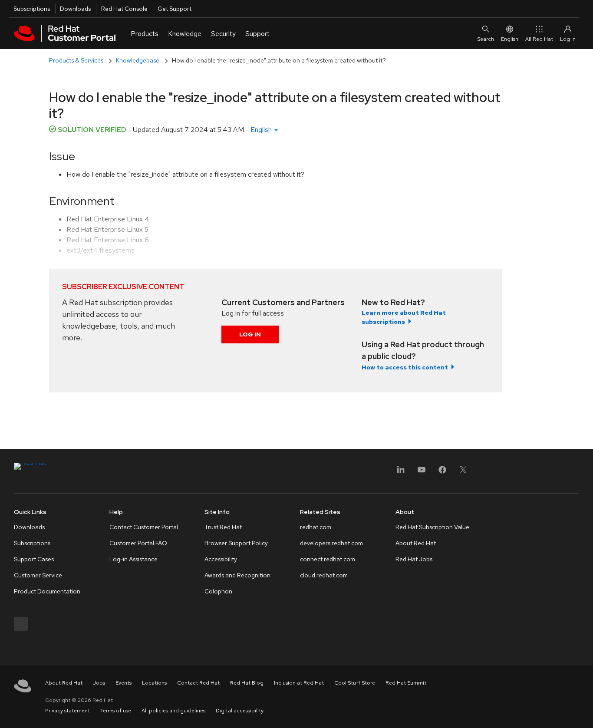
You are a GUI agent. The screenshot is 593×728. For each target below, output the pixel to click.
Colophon (218, 591)
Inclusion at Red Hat (299, 682)
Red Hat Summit (405, 682)
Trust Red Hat (223, 527)
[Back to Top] (583, 711)
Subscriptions (31, 9)
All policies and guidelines (173, 710)
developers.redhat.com (331, 543)
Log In (250, 334)
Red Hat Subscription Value (432, 527)
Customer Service (38, 575)
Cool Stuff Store (354, 682)
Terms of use (115, 710)
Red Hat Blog (247, 682)
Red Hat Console (124, 9)
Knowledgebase (137, 60)
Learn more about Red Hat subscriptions (404, 317)
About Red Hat (415, 543)
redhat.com (315, 527)
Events (123, 682)
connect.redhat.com (327, 559)
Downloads (75, 9)
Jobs (99, 682)
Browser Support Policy (236, 543)
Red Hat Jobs (413, 559)
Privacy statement (67, 710)
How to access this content (405, 367)
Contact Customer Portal (143, 527)
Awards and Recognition (237, 575)
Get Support (174, 9)
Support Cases (34, 559)
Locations (154, 682)
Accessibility (220, 559)
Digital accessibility (240, 710)
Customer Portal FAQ (138, 543)
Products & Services (76, 60)
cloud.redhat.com (324, 575)
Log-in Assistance (133, 559)
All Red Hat (539, 39)
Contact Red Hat (198, 682)
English (509, 39)
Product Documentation (47, 591)
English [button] (261, 129)
